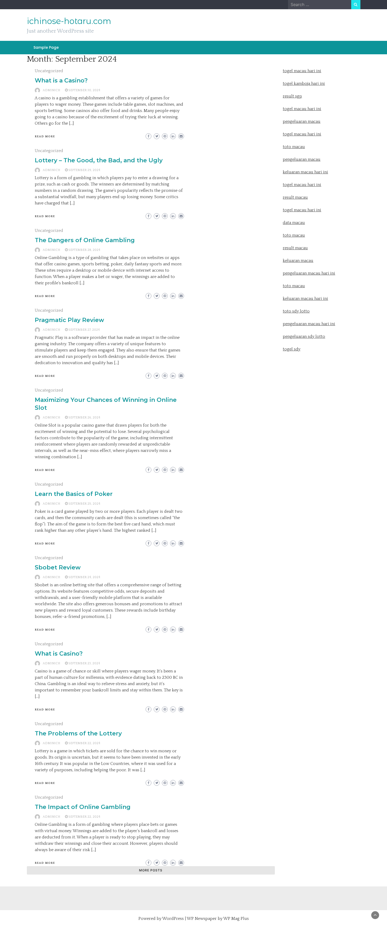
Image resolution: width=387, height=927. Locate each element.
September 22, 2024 (84, 743)
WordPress (173, 918)
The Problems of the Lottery (78, 733)
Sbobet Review (58, 567)
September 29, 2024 (84, 170)
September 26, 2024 (84, 417)
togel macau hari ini (302, 134)
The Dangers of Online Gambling (85, 240)
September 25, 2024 (84, 503)
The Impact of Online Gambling (83, 807)
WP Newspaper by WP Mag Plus (218, 918)
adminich (51, 90)
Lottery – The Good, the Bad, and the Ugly (99, 160)
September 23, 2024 (84, 663)
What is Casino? (59, 653)
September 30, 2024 (84, 90)
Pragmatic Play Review (69, 320)
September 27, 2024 (84, 329)
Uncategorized (49, 71)
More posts (150, 870)
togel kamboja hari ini (304, 83)
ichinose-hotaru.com (69, 21)
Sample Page (46, 47)
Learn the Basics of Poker (74, 493)
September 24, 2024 (84, 577)
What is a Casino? (61, 80)
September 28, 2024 (84, 250)
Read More (45, 136)
